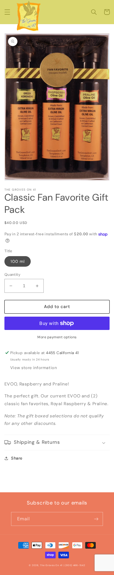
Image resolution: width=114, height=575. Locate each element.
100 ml (18, 261)
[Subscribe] (96, 519)
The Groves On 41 (51, 565)
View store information (33, 367)
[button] (7, 12)
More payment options (57, 337)
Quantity (12, 274)
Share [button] (16, 458)
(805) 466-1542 (75, 565)
